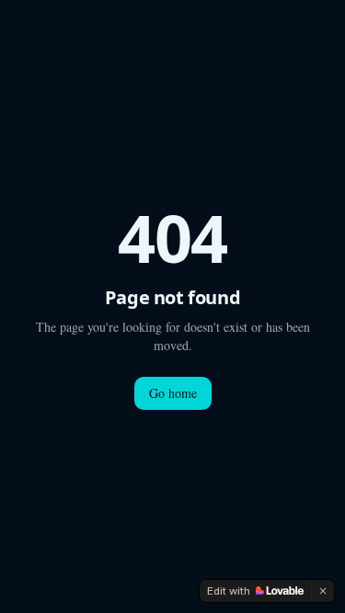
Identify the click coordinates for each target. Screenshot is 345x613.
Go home (173, 393)
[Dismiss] (323, 591)
